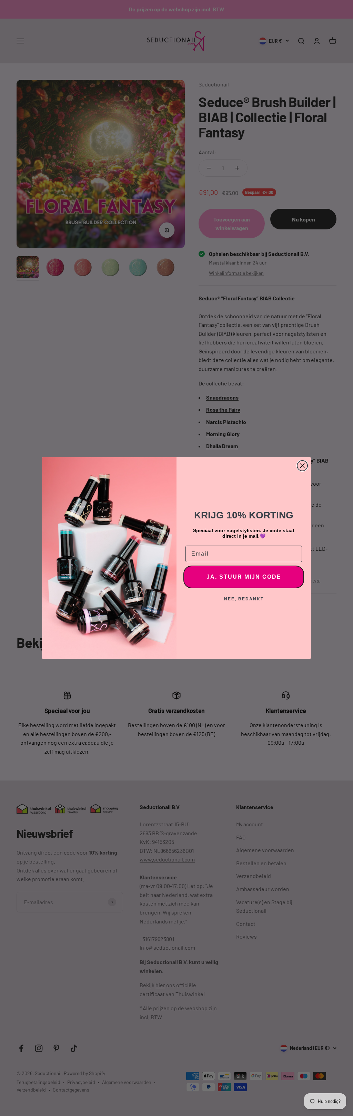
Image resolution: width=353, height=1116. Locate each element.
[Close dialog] (302, 466)
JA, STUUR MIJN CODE (243, 577)
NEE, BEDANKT (244, 599)
